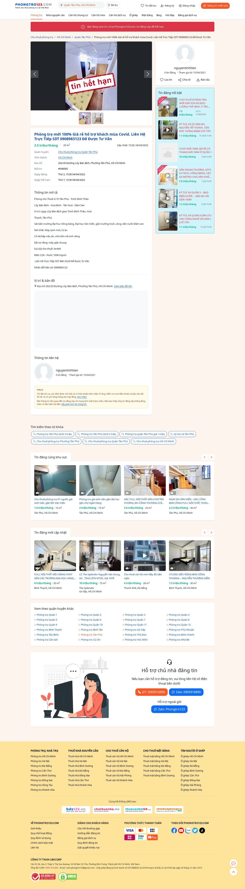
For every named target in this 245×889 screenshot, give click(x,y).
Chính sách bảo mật (42, 842)
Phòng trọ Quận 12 (180, 624)
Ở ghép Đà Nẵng (190, 766)
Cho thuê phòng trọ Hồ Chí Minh (155, 441)
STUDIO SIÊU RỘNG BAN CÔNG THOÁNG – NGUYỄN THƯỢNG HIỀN (189, 576)
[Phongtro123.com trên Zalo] (188, 832)
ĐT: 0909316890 (153, 692)
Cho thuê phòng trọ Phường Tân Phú (58, 441)
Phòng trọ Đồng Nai (41, 780)
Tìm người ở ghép (193, 750)
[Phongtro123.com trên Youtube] (181, 832)
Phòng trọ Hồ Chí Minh (43, 756)
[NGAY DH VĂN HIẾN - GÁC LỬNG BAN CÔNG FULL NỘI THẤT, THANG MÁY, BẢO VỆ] (190, 480)
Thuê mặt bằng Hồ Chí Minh (159, 756)
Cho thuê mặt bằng (156, 750)
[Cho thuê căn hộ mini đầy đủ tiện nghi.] (145, 555)
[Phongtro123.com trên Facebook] (174, 832)
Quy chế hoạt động (41, 833)
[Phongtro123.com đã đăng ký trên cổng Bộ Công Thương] (43, 877)
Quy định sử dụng (41, 838)
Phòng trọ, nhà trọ (44, 750)
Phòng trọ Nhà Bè (179, 639)
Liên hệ (35, 847)
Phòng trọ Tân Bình (48, 634)
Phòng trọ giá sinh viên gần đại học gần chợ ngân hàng (99, 501)
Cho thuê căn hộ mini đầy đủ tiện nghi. (143, 576)
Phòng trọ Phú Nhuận (181, 629)
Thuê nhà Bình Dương (80, 766)
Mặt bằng (147, 15)
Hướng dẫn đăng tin (89, 833)
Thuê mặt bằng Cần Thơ (156, 770)
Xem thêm (82, 397)
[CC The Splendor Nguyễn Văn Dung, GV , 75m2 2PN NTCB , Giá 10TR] (100, 555)
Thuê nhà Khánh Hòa (80, 785)
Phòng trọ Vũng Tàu (42, 785)
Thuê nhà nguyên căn (83, 750)
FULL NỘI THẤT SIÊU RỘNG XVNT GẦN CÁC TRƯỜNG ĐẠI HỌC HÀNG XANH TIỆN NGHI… (54, 576)
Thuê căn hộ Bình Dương (120, 766)
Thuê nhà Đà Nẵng (78, 770)
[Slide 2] (97, 118)
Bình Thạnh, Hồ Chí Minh (48, 588)
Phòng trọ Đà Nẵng (41, 766)
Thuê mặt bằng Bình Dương (159, 775)
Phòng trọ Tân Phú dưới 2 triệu (98, 434)
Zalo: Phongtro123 (171, 709)
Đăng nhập (189, 5)
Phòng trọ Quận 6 (91, 619)
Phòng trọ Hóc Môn (136, 639)
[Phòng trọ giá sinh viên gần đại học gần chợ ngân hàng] (100, 480)
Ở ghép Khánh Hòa (191, 789)
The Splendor (86, 588)
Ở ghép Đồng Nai (190, 780)
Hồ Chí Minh (65, 157)
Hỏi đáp (169, 15)
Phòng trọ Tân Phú (91, 634)
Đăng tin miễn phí (217, 5)
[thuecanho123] (138, 810)
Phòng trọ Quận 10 (92, 624)
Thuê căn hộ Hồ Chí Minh (120, 756)
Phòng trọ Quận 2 (91, 614)
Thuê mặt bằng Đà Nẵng (157, 766)
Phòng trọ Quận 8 (179, 619)
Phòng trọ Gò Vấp (135, 629)
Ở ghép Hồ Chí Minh (192, 756)
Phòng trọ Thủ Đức (136, 634)
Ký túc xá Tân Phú (184, 434)
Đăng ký (169, 5)
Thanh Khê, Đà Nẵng (135, 588)
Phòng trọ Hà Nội (40, 761)
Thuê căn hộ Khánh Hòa (119, 780)
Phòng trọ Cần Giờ (47, 639)
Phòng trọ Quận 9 (47, 624)
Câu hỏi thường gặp (89, 828)
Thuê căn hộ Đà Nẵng (118, 770)
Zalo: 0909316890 (188, 692)
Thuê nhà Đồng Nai (79, 775)
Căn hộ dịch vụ (117, 15)
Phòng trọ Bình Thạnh (49, 629)
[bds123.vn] (76, 810)
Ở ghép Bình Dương (192, 770)
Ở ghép (133, 15)
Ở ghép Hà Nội (189, 761)
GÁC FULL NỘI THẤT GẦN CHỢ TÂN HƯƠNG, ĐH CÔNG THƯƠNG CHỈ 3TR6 (144, 501)
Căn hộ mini (98, 15)
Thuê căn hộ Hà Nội (116, 761)
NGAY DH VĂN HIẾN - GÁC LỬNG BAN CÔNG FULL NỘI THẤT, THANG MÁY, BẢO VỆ (189, 501)
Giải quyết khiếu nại (89, 847)
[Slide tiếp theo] (146, 74)
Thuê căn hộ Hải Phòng (118, 775)
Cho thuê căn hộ (117, 750)
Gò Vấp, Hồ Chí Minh (90, 591)
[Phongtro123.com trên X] (195, 832)
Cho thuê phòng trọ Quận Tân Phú (78, 152)
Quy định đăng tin (88, 842)
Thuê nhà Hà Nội (77, 761)
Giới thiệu (36, 828)
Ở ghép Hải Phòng (191, 785)
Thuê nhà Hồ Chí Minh (80, 756)
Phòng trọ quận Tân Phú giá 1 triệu (145, 434)
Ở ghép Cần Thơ (190, 775)
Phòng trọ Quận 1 (47, 614)
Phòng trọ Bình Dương (43, 775)
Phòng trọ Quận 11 (136, 624)
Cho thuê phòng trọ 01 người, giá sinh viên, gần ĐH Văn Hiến (53, 501)
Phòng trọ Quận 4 (179, 614)
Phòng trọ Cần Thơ (41, 770)
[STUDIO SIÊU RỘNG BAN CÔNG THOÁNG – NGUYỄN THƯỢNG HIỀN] (190, 555)
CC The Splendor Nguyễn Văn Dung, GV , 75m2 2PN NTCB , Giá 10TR (99, 576)
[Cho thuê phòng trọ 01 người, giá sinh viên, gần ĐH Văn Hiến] (55, 480)
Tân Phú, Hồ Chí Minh (46, 513)
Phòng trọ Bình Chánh (181, 634)
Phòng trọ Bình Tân (92, 629)
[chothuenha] (107, 810)
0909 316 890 (51, 867)
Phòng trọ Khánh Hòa (43, 789)
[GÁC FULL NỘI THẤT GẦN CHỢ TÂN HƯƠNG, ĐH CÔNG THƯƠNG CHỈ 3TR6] (145, 480)
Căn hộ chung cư (78, 15)
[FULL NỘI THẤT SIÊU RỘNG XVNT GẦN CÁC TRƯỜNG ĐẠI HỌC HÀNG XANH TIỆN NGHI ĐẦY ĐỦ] (55, 555)
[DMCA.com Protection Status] (67, 877)
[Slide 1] (85, 118)
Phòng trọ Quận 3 (135, 614)
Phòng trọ (36, 15)
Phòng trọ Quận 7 (135, 619)
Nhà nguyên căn (55, 15)
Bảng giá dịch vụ (187, 15)
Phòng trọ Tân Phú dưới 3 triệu (54, 434)
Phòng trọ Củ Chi (90, 639)
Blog (159, 15)
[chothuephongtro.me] (169, 810)
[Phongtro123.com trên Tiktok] (202, 832)
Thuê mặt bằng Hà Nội (155, 761)
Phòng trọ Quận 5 (47, 619)
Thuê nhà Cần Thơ (78, 780)
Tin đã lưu (150, 5)
